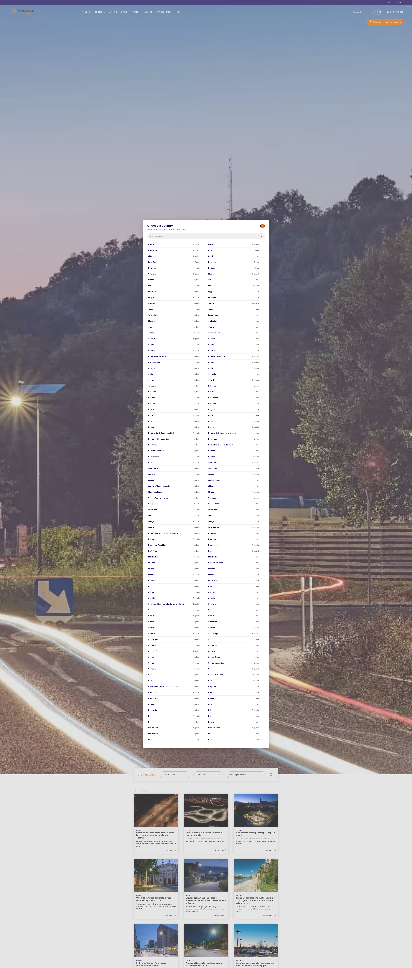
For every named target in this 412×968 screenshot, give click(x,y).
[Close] (262, 226)
